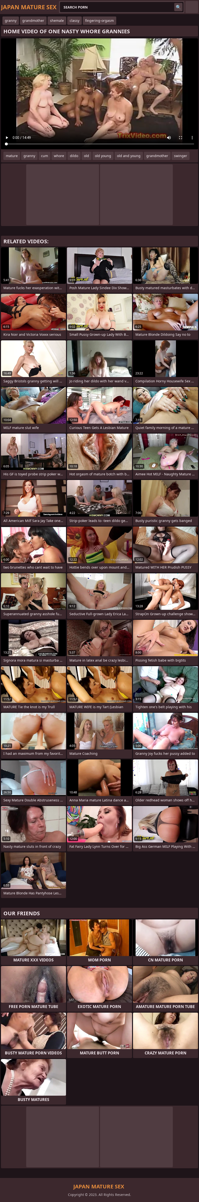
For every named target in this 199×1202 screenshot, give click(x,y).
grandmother (33, 20)
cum (44, 155)
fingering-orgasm (99, 20)
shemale (57, 20)
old (86, 155)
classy (74, 20)
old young (103, 155)
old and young (129, 155)
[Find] (178, 7)
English (191, 7)
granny (11, 20)
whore (59, 155)
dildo (74, 155)
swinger (180, 155)
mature (12, 155)
